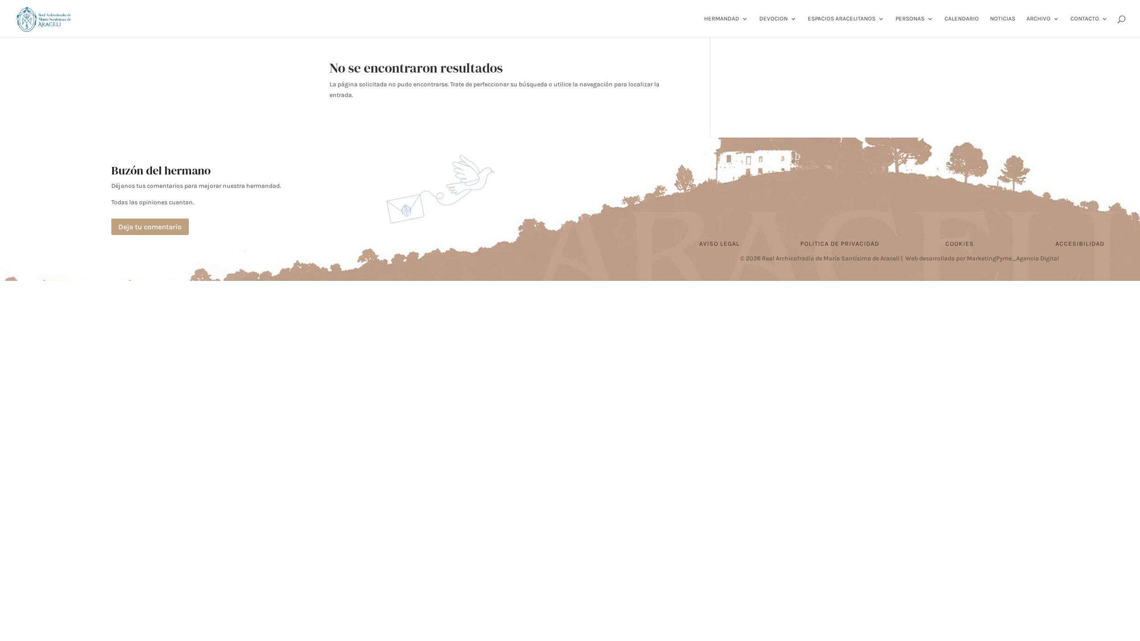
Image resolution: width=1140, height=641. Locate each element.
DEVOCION (773, 19)
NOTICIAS (1002, 19)
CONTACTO (1085, 19)
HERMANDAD (721, 19)
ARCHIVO (1038, 19)
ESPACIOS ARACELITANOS (841, 19)
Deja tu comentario (150, 227)
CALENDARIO (962, 19)
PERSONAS (910, 19)
